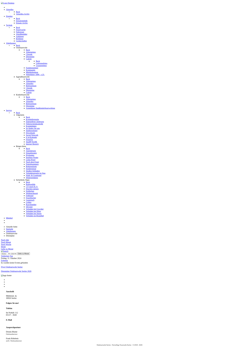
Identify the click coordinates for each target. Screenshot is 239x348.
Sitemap (9, 282)
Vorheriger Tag (7, 256)
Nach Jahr (5, 240)
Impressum (10, 284)
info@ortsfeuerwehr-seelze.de (17, 323)
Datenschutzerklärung (14, 286)
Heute (3, 247)
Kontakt (9, 280)
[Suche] (4, 251)
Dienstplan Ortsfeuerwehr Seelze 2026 (16, 271)
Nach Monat (6, 242)
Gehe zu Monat (7, 249)
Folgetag (4, 260)
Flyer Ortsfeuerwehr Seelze (12, 267)
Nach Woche (6, 244)
